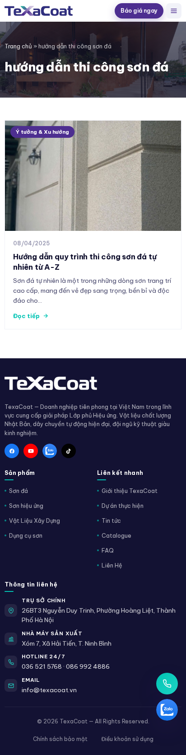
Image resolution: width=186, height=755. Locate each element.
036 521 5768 (42, 666)
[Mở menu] (173, 11)
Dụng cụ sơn (25, 535)
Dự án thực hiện (123, 505)
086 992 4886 (88, 666)
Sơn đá (18, 490)
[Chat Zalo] (167, 710)
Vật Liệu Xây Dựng (34, 520)
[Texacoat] (58, 11)
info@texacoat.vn (49, 690)
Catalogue (116, 535)
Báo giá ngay (139, 10)
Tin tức (111, 520)
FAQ (108, 550)
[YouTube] (30, 451)
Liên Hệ (112, 565)
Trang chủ (18, 46)
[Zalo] (49, 451)
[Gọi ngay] (167, 683)
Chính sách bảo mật (60, 739)
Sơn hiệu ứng (26, 505)
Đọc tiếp (26, 315)
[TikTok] (68, 451)
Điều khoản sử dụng (127, 739)
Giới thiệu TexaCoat (130, 490)
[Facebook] (12, 451)
